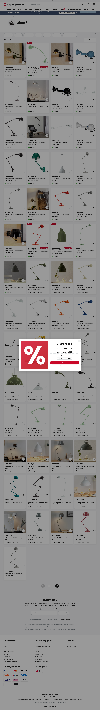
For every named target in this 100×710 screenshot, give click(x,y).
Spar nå (64, 363)
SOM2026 (65, 358)
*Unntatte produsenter (64, 365)
